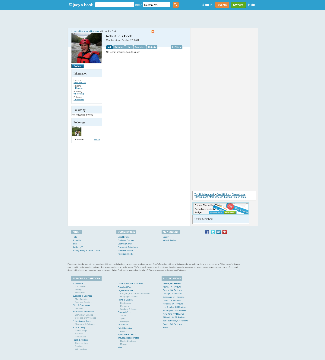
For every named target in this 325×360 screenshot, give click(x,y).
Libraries (79, 308)
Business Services (83, 302)
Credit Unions (223, 194)
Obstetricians (238, 194)
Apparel (123, 331)
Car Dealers (80, 286)
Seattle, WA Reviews (172, 324)
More (244, 197)
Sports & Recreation (127, 334)
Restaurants (80, 337)
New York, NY (80, 82)
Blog (75, 244)
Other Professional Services (131, 283)
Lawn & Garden (232, 197)
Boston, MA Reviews (172, 290)
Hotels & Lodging (128, 341)
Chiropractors (81, 343)
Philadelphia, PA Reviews (174, 317)
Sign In (166, 237)
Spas (122, 318)
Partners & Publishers (128, 247)
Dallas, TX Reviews (172, 300)
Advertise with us (125, 250)
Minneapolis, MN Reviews (174, 310)
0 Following (79, 94)
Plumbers (124, 306)
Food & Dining (79, 327)
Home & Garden (125, 300)
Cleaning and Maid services (208, 197)
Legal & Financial (125, 290)
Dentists (79, 346)
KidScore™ (78, 247)
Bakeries (79, 334)
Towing (78, 289)
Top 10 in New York (204, 194)
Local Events (124, 237)
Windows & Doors (128, 309)
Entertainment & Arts (82, 321)
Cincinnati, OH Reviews (174, 297)
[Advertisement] (162, 18)
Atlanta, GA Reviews (172, 283)
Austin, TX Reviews (172, 287)
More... (121, 347)
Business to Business (82, 296)
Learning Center (125, 244)
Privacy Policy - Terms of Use (86, 250)
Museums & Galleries (85, 324)
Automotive (78, 283)
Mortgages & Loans (129, 296)
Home (74, 31)
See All (97, 140)
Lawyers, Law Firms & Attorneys (135, 293)
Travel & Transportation (128, 338)
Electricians (125, 303)
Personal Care (124, 312)
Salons (123, 315)
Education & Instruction (83, 312)
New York (83, 31)
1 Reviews (78, 88)
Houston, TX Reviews (173, 304)
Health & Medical (80, 340)
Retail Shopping (125, 328)
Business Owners (126, 240)
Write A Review (169, 240)
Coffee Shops (81, 331)
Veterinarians (81, 349)
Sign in (207, 4)
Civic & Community (81, 305)
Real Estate (123, 324)
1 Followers (79, 99)
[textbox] (114, 4)
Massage (124, 321)
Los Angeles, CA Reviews (174, 307)
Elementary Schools (84, 315)
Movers (123, 344)
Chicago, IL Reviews (172, 293)
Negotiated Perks (126, 254)
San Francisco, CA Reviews (175, 321)
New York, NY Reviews (173, 314)
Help (251, 4)
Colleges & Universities (85, 318)
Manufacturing (81, 299)
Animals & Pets (124, 287)
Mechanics (80, 293)
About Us (77, 240)
